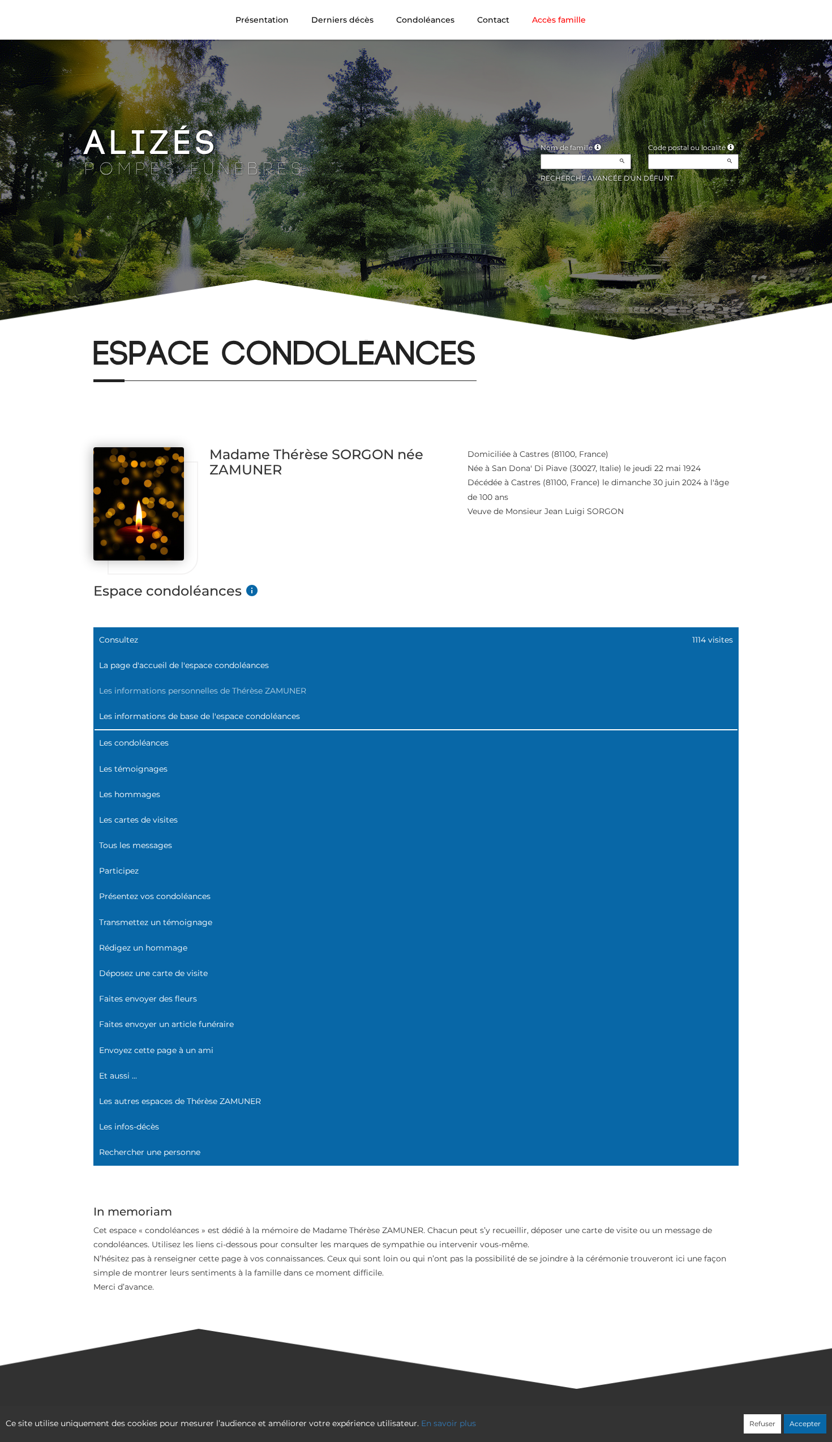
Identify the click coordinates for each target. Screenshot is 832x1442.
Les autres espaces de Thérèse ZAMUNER (180, 1101)
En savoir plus (448, 1423)
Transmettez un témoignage (155, 922)
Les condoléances (134, 743)
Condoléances (425, 20)
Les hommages (129, 794)
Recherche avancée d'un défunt (607, 178)
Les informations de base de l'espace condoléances (199, 716)
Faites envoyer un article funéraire (166, 1024)
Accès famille (559, 20)
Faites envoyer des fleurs (148, 999)
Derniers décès (342, 20)
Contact (493, 20)
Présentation (262, 20)
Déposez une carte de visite (153, 973)
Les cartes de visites (138, 820)
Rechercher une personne (149, 1152)
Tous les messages (135, 845)
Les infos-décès (129, 1127)
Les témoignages (133, 769)
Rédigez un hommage (143, 948)
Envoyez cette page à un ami (156, 1050)
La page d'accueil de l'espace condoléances (184, 665)
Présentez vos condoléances (155, 896)
